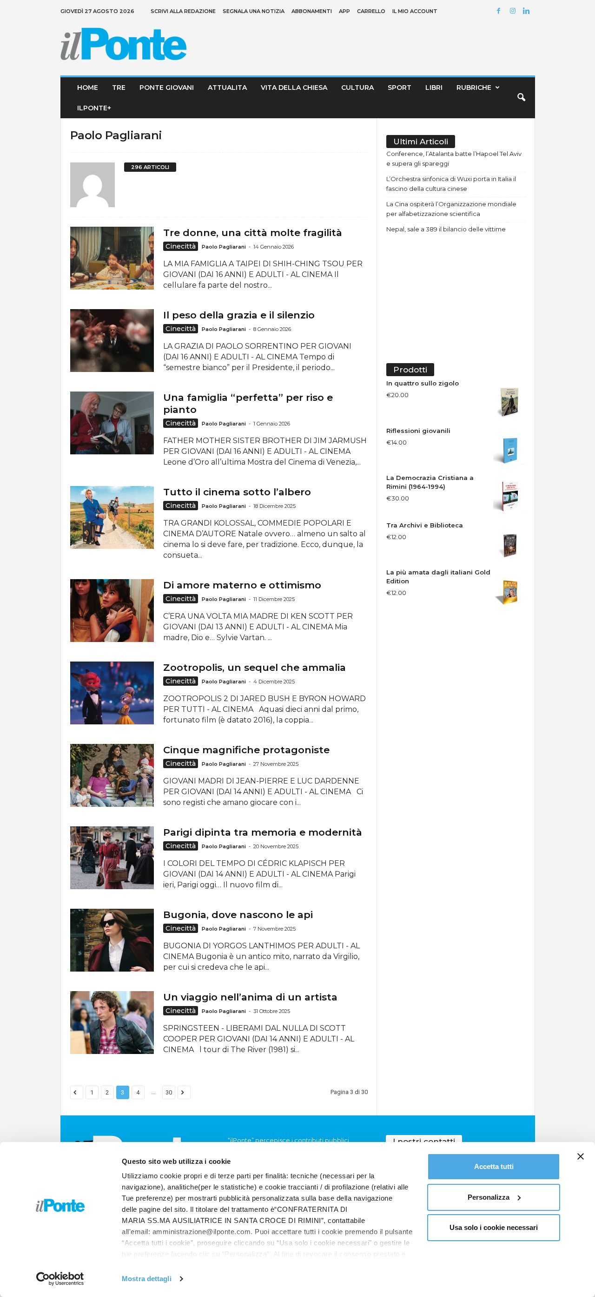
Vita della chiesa (294, 87)
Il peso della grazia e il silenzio (239, 315)
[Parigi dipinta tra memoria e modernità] (112, 857)
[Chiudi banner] (580, 1156)
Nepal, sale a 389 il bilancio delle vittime (446, 229)
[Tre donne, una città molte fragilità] (112, 258)
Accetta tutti (494, 1166)
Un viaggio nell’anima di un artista (250, 997)
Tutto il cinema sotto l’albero (237, 492)
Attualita (227, 87)
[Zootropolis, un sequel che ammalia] (112, 693)
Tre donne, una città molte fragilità (252, 232)
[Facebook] (500, 11)
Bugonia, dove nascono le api (238, 914)
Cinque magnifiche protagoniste (246, 750)
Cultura (357, 87)
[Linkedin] (528, 11)
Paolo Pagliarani (224, 246)
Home (87, 87)
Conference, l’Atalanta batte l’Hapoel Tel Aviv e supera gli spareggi (454, 158)
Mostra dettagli (147, 1279)
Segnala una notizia (253, 11)
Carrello (371, 11)
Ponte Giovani (166, 87)
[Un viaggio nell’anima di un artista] (112, 1022)
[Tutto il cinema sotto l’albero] (112, 517)
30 (168, 1092)
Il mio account (414, 11)
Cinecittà (180, 246)
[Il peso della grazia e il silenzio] (112, 340)
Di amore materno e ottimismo (242, 585)
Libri (434, 87)
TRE (119, 87)
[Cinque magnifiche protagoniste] (112, 775)
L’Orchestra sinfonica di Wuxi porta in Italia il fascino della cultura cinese (451, 183)
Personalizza (488, 1197)
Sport (399, 87)
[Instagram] (514, 11)
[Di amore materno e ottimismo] (112, 610)
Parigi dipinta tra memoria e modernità (262, 832)
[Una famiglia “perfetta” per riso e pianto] (112, 423)
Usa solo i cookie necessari (494, 1227)
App (344, 11)
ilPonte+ (94, 108)
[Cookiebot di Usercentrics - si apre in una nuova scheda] (60, 1279)
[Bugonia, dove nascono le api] (112, 940)
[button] (521, 98)
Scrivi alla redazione (183, 11)
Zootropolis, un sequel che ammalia (254, 667)
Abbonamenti (311, 11)
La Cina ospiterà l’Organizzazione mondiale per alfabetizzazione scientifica (451, 208)
